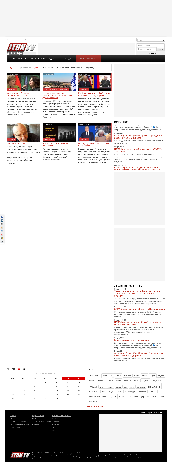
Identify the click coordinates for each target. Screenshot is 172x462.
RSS (21, 53)
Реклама (35, 424)
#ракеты (92, 381)
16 (56, 390)
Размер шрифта (148, 412)
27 (23, 398)
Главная (13, 415)
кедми (111, 391)
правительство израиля (98, 396)
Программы (17, 58)
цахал (161, 396)
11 (79, 386)
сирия (121, 396)
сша (129, 396)
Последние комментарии (19, 424)
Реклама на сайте (13, 40)
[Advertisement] (86, 18)
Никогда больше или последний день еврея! (57, 144)
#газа (144, 375)
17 (68, 390)
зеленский (141, 387)
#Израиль (94, 375)
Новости (13, 418)
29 (45, 398)
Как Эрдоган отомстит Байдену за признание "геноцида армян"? (94, 94)
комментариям (77, 68)
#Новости (107, 375)
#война (136, 376)
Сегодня (12, 139)
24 (68, 394)
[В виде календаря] (19, 368)
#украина (127, 381)
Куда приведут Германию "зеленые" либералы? (18, 94)
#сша (118, 380)
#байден (127, 376)
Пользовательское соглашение (42, 459)
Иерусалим (156, 381)
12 (12, 390)
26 (12, 398)
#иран (152, 375)
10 (68, 386)
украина (145, 396)
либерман (142, 391)
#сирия (110, 381)
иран (104, 391)
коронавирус (130, 391)
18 (79, 390)
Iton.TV (20, 454)
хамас (154, 396)
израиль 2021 (94, 391)
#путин (161, 376)
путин (113, 396)
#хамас (136, 381)
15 (45, 390)
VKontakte (14, 53)
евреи (132, 387)
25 (79, 394)
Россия (93, 386)
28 (34, 398)
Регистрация (151, 53)
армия (102, 387)
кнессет (119, 391)
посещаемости (63, 68)
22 (45, 394)
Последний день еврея (17, 143)
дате (36, 68)
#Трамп (117, 375)
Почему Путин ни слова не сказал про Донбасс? (94, 144)
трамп (136, 396)
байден (110, 387)
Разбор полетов (88, 58)
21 (34, 394)
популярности (48, 68)
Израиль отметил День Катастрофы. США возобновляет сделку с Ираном (58, 95)
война (118, 387)
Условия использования (41, 421)
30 (56, 398)
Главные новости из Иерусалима (56, 89)
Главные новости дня (42, 58)
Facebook (11, 53)
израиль (154, 386)
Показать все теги (95, 406)
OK (17, 53)
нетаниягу (152, 391)
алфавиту (90, 68)
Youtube (8, 53)
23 (56, 394)
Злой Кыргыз (49, 139)
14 (34, 390)
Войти (160, 49)
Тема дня (67, 58)
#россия (101, 381)
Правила (35, 418)
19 (12, 394)
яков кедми (93, 401)
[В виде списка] (24, 368)
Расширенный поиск (18, 421)
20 (23, 394)
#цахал (145, 380)
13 (23, 390)
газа (125, 387)
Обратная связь (29, 40)
